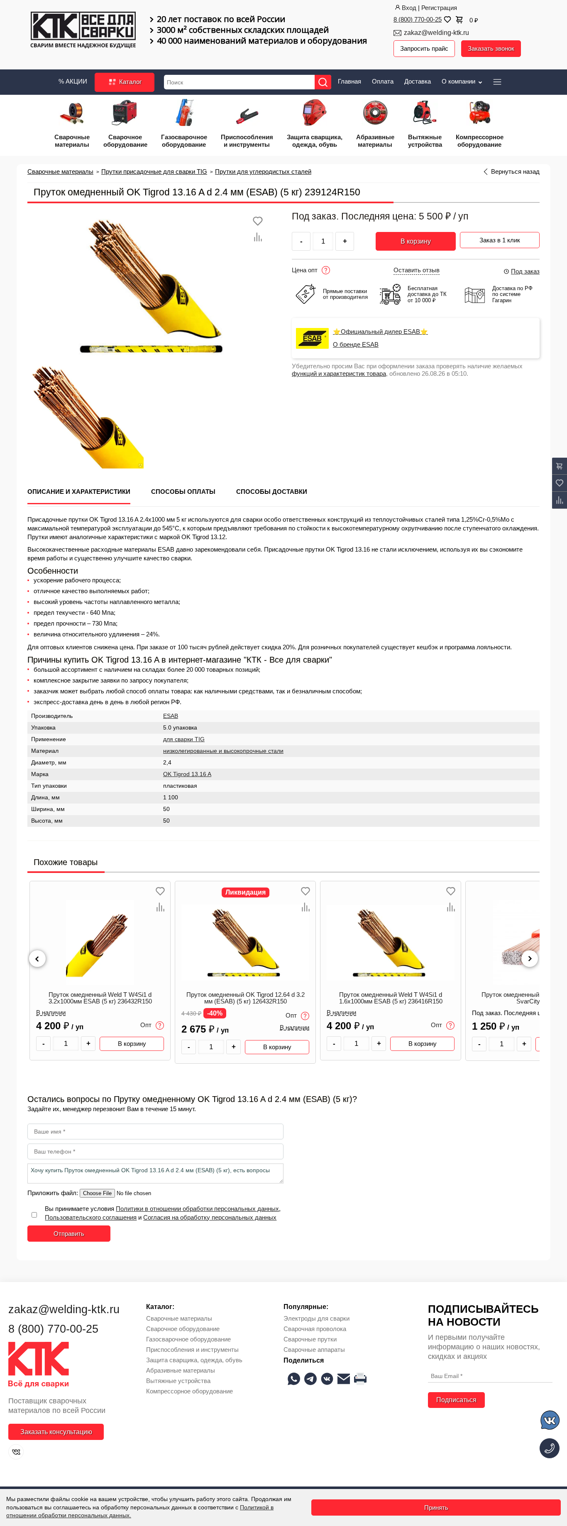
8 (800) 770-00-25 (417, 19)
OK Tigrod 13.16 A (187, 774)
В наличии (51, 1012)
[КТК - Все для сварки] (83, 31)
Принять (436, 1507)
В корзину (416, 241)
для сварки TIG (184, 739)
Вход (409, 7)
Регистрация (439, 7)
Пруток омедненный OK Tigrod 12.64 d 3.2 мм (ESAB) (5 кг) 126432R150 (245, 998)
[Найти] (323, 82)
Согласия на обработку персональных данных (209, 1217)
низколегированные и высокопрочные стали (223, 751)
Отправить (69, 1233)
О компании (459, 81)
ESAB (170, 716)
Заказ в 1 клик (499, 240)
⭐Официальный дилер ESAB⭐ (380, 331)
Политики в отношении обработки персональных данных (197, 1208)
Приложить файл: (53, 1192)
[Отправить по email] (343, 1379)
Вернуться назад (515, 171)
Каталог (129, 81)
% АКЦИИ (73, 81)
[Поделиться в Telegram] (310, 1379)
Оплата (382, 81)
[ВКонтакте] (16, 1451)
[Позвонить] (549, 1448)
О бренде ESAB (356, 344)
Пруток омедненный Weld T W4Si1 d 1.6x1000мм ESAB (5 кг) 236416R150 (390, 998)
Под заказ (525, 271)
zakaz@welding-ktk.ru (436, 32)
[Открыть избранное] (447, 19)
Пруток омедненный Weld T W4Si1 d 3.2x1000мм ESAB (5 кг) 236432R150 (100, 998)
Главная (349, 81)
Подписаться (456, 1399)
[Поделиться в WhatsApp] (294, 1379)
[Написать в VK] (550, 1421)
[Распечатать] (360, 1379)
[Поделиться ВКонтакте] (327, 1379)
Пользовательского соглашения (91, 1217)
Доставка (417, 81)
